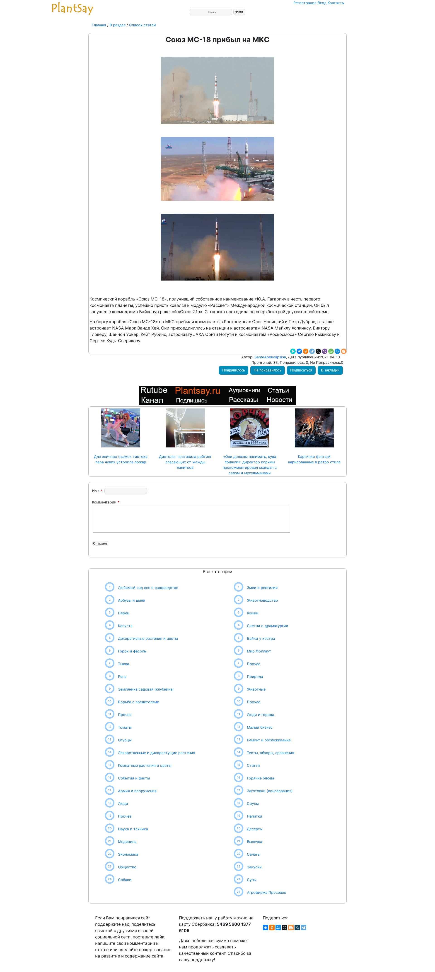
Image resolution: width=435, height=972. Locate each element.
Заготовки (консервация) (270, 791)
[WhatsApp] (331, 351)
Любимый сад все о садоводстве (148, 587)
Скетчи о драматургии (267, 625)
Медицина (127, 841)
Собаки (124, 879)
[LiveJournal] (297, 927)
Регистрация (305, 2)
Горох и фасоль (132, 651)
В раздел (117, 25)
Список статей (142, 25)
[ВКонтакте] (299, 351)
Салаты (253, 854)
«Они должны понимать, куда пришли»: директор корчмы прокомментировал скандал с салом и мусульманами (250, 464)
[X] (318, 351)
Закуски (254, 867)
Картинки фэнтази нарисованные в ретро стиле (314, 459)
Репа (122, 676)
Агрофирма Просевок (266, 892)
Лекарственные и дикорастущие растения (156, 752)
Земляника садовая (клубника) (146, 689)
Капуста (125, 625)
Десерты (255, 829)
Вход (322, 2)
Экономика (128, 854)
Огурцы (125, 740)
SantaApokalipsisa (269, 357)
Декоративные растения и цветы (148, 638)
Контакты (336, 2)
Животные (256, 689)
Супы (251, 879)
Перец (123, 613)
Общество (127, 867)
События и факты (134, 778)
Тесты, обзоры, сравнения (270, 752)
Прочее (124, 714)
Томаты (125, 727)
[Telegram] (312, 351)
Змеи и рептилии (262, 587)
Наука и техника (133, 829)
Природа (255, 676)
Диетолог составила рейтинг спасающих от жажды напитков (185, 462)
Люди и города (260, 714)
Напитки (254, 816)
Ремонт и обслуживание (269, 740)
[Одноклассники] (305, 351)
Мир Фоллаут (259, 651)
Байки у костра (261, 638)
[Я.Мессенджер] (293, 351)
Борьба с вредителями (138, 702)
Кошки (253, 613)
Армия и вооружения (137, 791)
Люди (123, 803)
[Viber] (324, 351)
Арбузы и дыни (131, 600)
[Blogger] (343, 351)
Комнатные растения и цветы (144, 765)
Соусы (253, 803)
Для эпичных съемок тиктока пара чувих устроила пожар (120, 459)
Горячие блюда (260, 778)
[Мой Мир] (337, 351)
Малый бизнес (260, 727)
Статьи (253, 765)
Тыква (123, 664)
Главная (99, 25)
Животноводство (262, 600)
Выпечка (254, 841)
